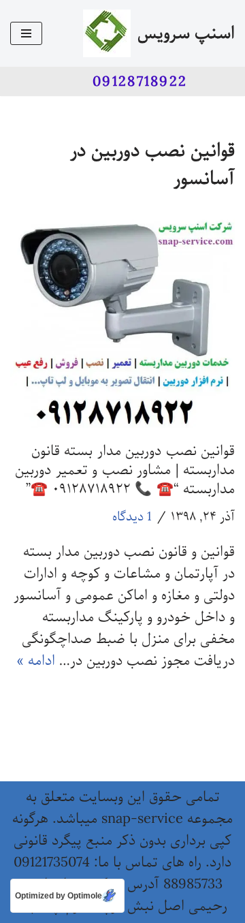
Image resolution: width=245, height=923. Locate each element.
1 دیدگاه (132, 517)
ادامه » (35, 661)
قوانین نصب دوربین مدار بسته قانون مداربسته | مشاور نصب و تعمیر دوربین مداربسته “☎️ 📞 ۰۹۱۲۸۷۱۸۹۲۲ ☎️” (125, 470)
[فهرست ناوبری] (26, 33)
